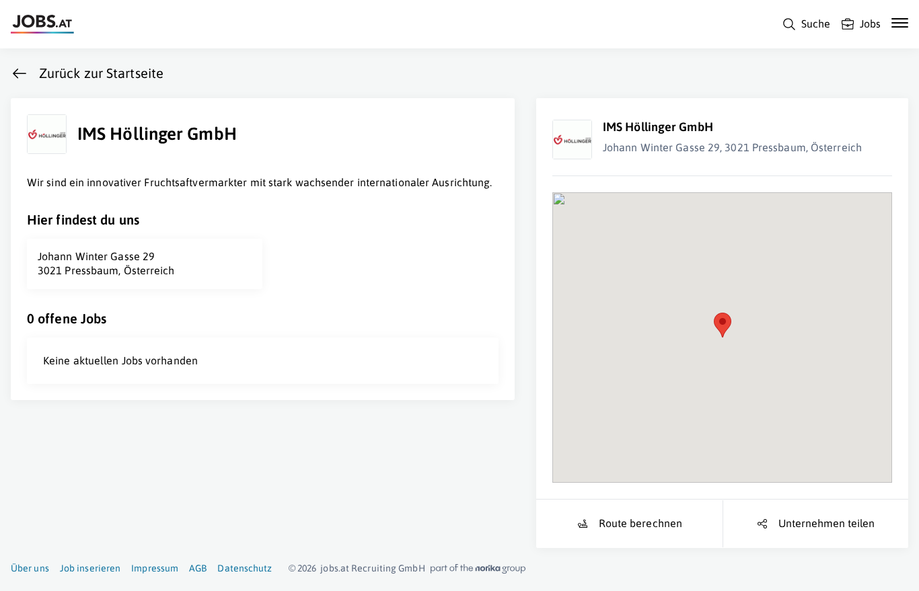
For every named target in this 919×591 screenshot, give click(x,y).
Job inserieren (90, 568)
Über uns (30, 568)
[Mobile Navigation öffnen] (899, 23)
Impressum (154, 568)
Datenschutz (244, 568)
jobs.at (334, 568)
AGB (198, 568)
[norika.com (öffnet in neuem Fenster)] (478, 569)
